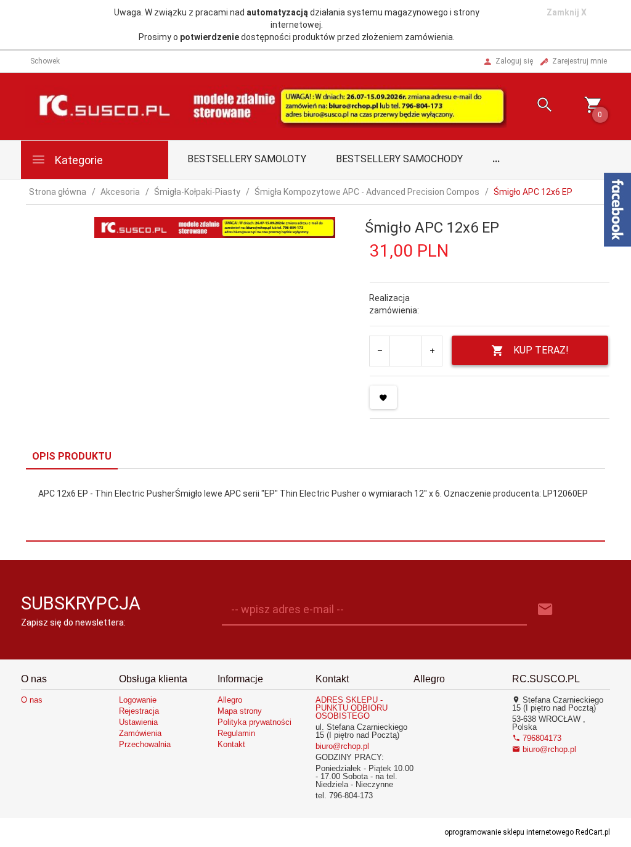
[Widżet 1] (617, 210)
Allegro (230, 699)
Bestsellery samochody (399, 159)
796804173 (540, 738)
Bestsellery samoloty (246, 159)
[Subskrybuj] (545, 610)
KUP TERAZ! (541, 350)
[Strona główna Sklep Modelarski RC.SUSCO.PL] (266, 105)
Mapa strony (240, 711)
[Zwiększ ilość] (431, 351)
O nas (32, 699)
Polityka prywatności (254, 722)
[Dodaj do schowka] (383, 397)
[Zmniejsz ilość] (380, 351)
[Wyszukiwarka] (535, 106)
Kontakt (231, 744)
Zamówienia (140, 733)
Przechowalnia (145, 744)
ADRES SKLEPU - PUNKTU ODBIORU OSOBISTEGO (352, 708)
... (496, 159)
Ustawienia (138, 722)
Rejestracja (139, 711)
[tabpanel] (315, 505)
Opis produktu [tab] (72, 456)
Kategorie (77, 160)
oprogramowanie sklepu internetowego (509, 832)
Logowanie (138, 699)
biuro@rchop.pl (342, 746)
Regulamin (236, 733)
